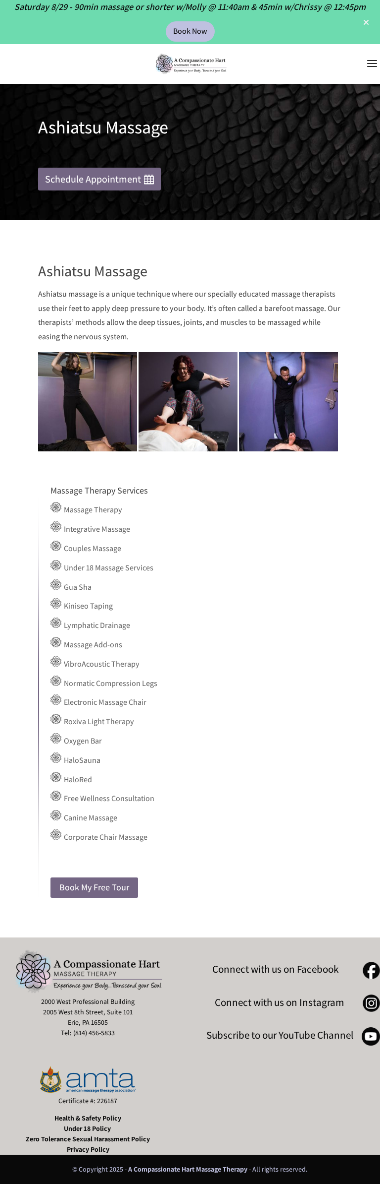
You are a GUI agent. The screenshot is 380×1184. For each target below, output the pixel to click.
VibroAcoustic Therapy (101, 664)
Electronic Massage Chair (104, 702)
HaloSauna (81, 760)
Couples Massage (91, 548)
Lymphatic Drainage (96, 625)
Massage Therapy (92, 509)
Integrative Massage (96, 529)
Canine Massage (89, 817)
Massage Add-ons (92, 644)
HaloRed (77, 779)
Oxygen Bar (82, 741)
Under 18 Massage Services (107, 567)
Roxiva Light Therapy (98, 721)
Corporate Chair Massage (104, 837)
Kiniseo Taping (87, 606)
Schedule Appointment (93, 179)
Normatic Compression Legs (109, 683)
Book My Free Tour (94, 887)
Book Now (190, 31)
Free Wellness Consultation (108, 798)
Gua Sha (77, 587)
